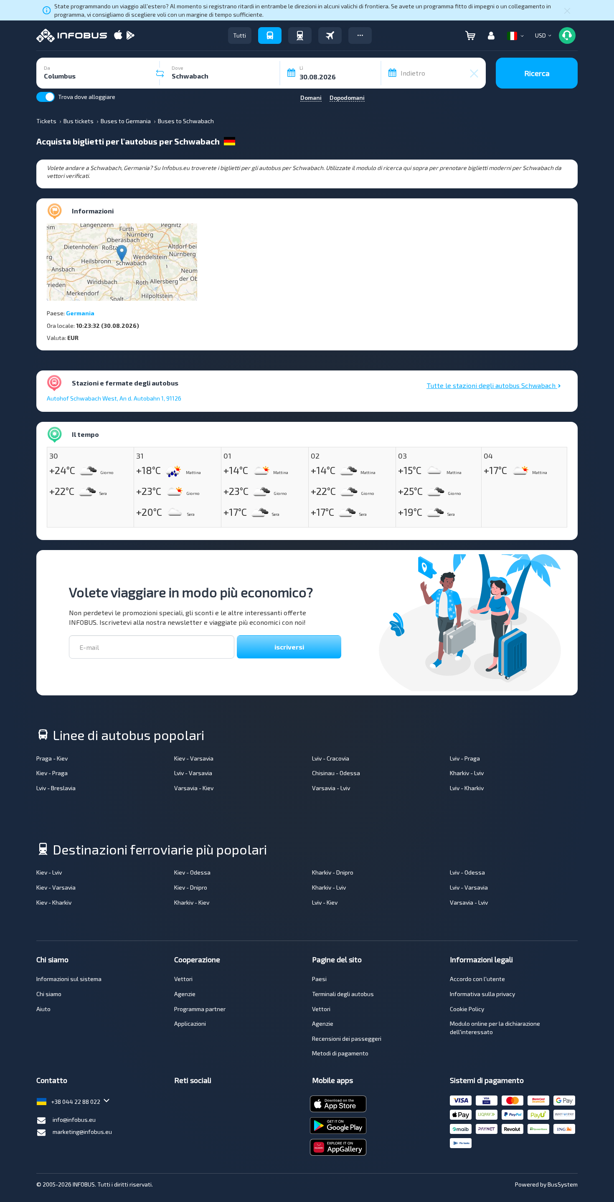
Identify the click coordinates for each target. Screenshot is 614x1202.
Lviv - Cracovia (330, 758)
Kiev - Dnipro (190, 887)
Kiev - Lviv (49, 872)
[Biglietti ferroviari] (300, 35)
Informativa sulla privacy (482, 993)
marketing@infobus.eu (82, 1131)
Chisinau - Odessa (336, 772)
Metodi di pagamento (340, 1053)
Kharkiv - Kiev (191, 902)
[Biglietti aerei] (330, 35)
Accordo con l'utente (477, 978)
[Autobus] (270, 35)
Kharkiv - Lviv (467, 772)
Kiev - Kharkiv (53, 902)
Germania (80, 313)
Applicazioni (190, 1023)
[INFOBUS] (71, 35)
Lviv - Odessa (467, 872)
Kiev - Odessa (192, 872)
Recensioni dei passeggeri (346, 1038)
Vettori (183, 978)
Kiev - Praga (52, 772)
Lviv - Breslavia (56, 787)
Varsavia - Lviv (331, 787)
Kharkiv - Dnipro (332, 872)
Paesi (319, 978)
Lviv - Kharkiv (467, 787)
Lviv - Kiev (324, 902)
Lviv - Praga (465, 758)
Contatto (51, 1080)
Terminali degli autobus (343, 993)
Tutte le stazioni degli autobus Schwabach (491, 385)
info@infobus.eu (74, 1119)
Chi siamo (48, 993)
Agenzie (184, 993)
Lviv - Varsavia (193, 772)
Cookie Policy (467, 1008)
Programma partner (200, 1008)
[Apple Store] (118, 35)
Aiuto (43, 1008)
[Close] (567, 10)
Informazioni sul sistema (68, 978)
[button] (360, 35)
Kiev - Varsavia (193, 758)
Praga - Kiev (52, 758)
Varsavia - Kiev (193, 787)
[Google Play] (130, 35)
